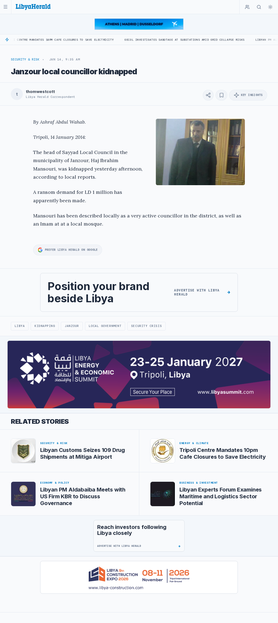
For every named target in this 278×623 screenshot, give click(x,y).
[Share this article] (208, 95)
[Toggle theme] (270, 7)
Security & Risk (25, 59)
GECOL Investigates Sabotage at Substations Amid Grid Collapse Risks (167, 39)
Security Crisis (146, 326)
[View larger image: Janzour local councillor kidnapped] (200, 152)
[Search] (259, 7)
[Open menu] (5, 7)
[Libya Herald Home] (33, 7)
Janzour (72, 326)
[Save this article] (221, 95)
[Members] (247, 7)
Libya (20, 326)
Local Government (105, 326)
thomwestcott (40, 91)
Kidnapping (44, 326)
